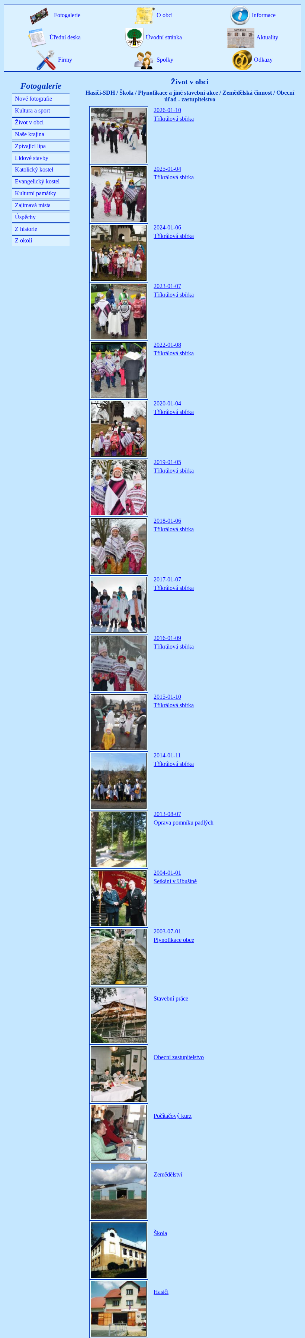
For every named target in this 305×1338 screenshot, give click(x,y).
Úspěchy (25, 217)
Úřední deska (65, 37)
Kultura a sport (32, 110)
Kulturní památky (35, 193)
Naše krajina (29, 134)
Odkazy (263, 59)
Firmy (65, 59)
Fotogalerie (67, 15)
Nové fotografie (33, 98)
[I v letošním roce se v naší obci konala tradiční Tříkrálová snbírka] (119, 722)
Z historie (26, 229)
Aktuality (267, 37)
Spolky (165, 59)
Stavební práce (171, 998)
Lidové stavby (31, 158)
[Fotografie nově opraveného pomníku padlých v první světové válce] (119, 839)
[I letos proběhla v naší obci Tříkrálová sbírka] (119, 781)
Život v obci (29, 122)
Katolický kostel (34, 169)
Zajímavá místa (33, 205)
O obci (165, 15)
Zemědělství (168, 1174)
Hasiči (161, 1292)
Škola (160, 1233)
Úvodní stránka (164, 37)
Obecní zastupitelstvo (179, 1057)
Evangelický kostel (37, 181)
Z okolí (23, 240)
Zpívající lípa (30, 146)
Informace (264, 15)
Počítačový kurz (173, 1116)
